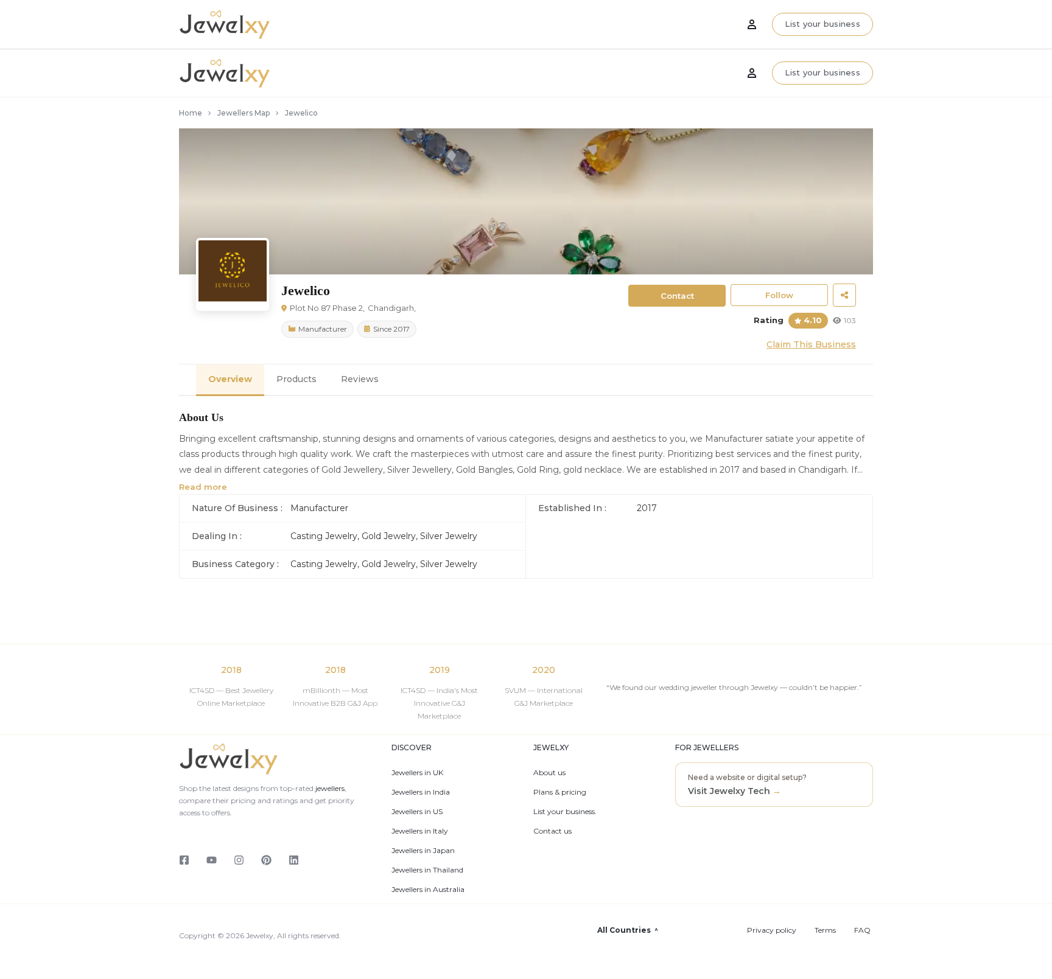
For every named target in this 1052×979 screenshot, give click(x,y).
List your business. (565, 811)
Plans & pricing (559, 792)
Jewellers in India (420, 792)
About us (549, 772)
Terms (825, 930)
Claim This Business (811, 344)
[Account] (752, 73)
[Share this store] (844, 295)
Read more (203, 487)
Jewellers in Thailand (427, 870)
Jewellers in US (417, 811)
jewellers (329, 788)
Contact (677, 296)
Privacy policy (771, 930)
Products (296, 379)
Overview (230, 379)
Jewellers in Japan (423, 850)
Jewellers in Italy (419, 831)
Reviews (360, 379)
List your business (822, 72)
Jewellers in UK (417, 772)
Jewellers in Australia (428, 889)
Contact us (552, 831)
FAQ (862, 930)
